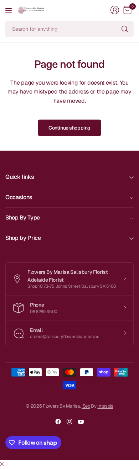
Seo (86, 406)
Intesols (105, 406)
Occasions (18, 197)
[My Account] (114, 10)
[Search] (125, 29)
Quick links (19, 177)
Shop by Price (23, 238)
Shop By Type (22, 217)
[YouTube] (81, 421)
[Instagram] (69, 421)
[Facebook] (58, 421)
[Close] (2, 464)
